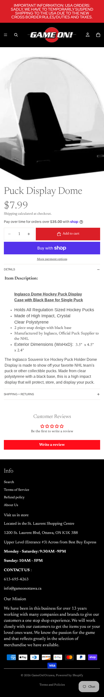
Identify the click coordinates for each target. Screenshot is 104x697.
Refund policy (14, 497)
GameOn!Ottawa (42, 675)
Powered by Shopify (69, 675)
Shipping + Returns (19, 394)
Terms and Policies (52, 684)
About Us (11, 505)
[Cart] (98, 35)
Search (9, 482)
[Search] (16, 35)
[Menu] (5, 34)
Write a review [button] (52, 445)
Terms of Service (16, 490)
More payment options (52, 259)
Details (9, 269)
